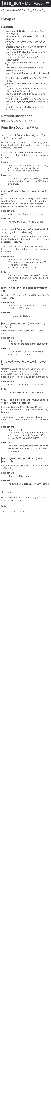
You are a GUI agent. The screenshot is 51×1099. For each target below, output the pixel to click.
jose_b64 (22, 3)
